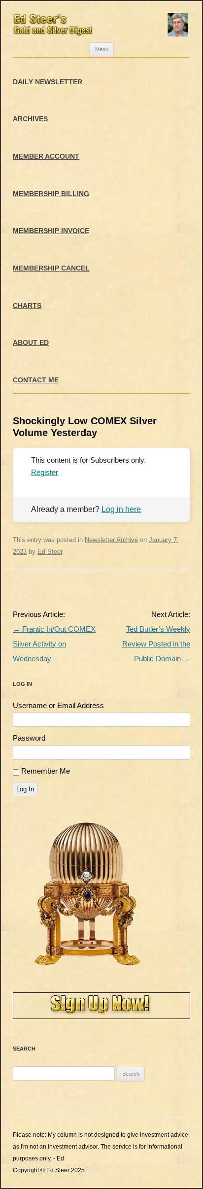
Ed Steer (49, 551)
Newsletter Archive (111, 540)
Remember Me (45, 771)
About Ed (31, 342)
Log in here (121, 509)
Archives (30, 119)
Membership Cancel (51, 268)
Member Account (46, 156)
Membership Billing (51, 194)
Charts (27, 305)
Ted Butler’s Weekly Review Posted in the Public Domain (156, 644)
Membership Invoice (51, 231)
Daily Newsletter (47, 82)
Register (44, 472)
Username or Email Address (58, 705)
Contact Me (36, 380)
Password (29, 738)
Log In (25, 789)
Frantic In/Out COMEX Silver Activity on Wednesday (54, 644)
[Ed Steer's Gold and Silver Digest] (101, 22)
